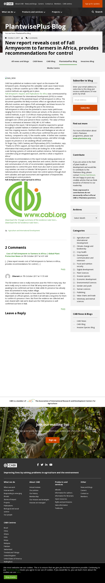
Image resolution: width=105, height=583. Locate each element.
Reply (63, 269)
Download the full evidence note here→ (22, 222)
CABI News (81, 321)
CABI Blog (81, 324)
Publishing (81, 292)
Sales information (61, 505)
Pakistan (7, 546)
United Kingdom (10, 555)
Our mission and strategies (39, 500)
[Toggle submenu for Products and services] (44, 12)
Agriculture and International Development (24, 230)
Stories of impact (10, 499)
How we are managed (37, 503)
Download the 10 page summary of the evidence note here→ (31, 220)
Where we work (9, 487)
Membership (34, 496)
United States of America (13, 559)
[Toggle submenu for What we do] (14, 12)
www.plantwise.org (82, 138)
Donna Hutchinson (87, 175)
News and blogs (31, 4)
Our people (8, 515)
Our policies (33, 490)
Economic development (86, 279)
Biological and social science (11, 510)
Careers (41, 4)
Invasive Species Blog (86, 327)
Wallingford (8, 562)
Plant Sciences (83, 273)
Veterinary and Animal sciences (86, 300)
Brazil (6, 528)
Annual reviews (34, 487)
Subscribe (85, 108)
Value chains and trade (86, 295)
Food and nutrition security (84, 264)
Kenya (6, 540)
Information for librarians (64, 496)
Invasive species (83, 276)
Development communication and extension (85, 258)
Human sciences (83, 289)
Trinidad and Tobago (11, 552)
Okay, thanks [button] (10, 577)
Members (57, 4)
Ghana (6, 534)
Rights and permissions (63, 502)
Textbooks (59, 508)
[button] (38, 464)
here (18, 572)
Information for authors (63, 493)
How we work (9, 490)
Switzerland (8, 549)
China (6, 531)
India (5, 537)
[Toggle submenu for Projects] (61, 12)
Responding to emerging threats (13, 494)
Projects (7, 502)
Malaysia (7, 543)
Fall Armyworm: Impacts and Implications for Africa (26, 93)
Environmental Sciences (86, 282)
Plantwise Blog (13, 569)
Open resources (61, 499)
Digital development (85, 269)
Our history (33, 493)
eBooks (58, 490)
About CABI (19, 4)
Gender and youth (84, 286)
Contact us (49, 4)
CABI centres (67, 4)
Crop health (81, 252)
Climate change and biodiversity (85, 247)
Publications (8, 506)
